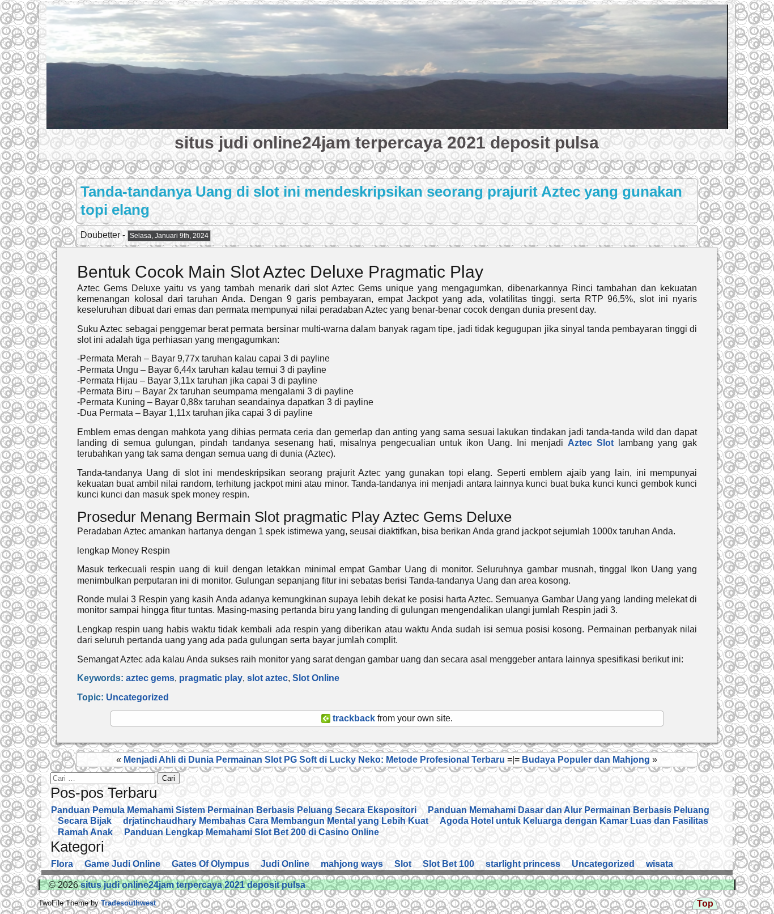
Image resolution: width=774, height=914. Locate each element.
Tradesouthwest (127, 903)
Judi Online (285, 864)
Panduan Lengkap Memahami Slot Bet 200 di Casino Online (251, 832)
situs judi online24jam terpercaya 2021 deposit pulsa (387, 142)
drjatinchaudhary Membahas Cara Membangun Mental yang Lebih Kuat (275, 821)
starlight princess (523, 864)
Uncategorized (137, 697)
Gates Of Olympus (210, 864)
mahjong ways (352, 864)
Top (705, 903)
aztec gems (150, 678)
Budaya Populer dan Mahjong (586, 759)
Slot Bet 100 (448, 864)
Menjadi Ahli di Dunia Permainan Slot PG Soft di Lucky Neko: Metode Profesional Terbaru (314, 759)
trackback (352, 718)
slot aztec (267, 678)
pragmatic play (211, 678)
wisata (659, 864)
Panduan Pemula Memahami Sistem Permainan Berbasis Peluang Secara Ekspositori (233, 810)
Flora (62, 864)
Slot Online (315, 678)
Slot (402, 864)
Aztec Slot (591, 443)
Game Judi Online (122, 864)
